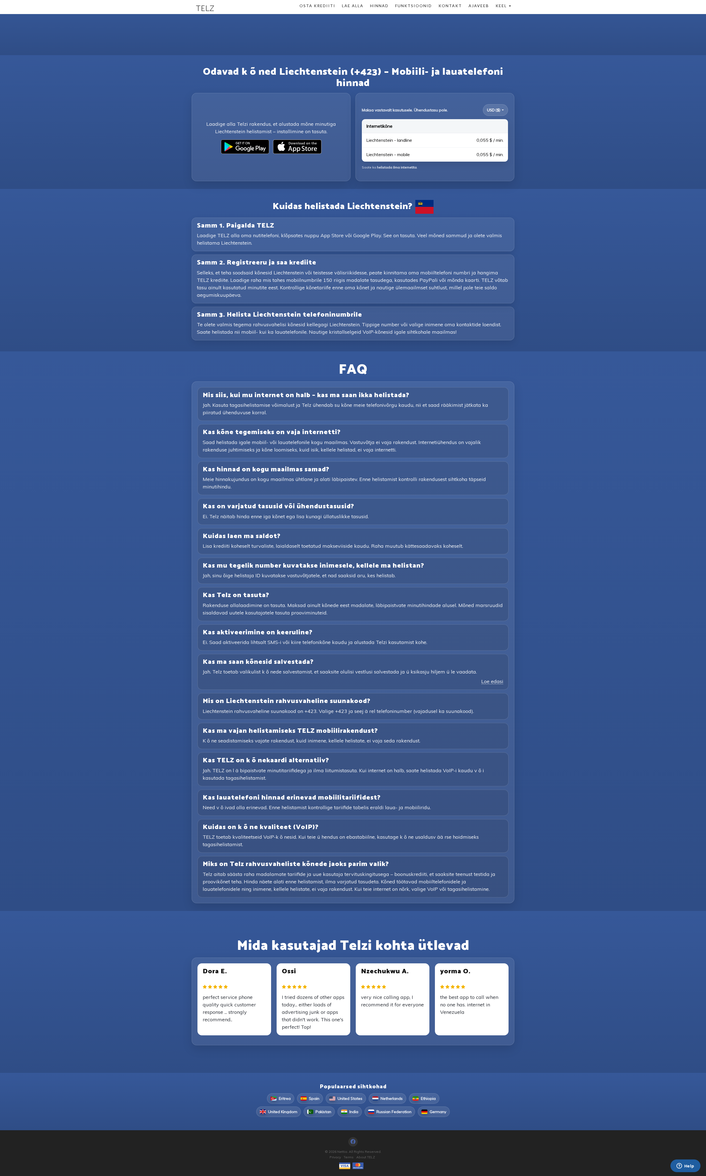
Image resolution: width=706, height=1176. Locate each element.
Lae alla (352, 5)
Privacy (335, 1157)
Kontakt (450, 5)
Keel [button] (502, 5)
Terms (349, 1157)
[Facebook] (353, 1141)
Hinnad (379, 5)
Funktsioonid (413, 5)
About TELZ (365, 1157)
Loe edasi (492, 681)
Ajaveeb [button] (479, 5)
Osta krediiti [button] (317, 5)
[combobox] (495, 110)
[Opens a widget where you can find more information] (685, 1166)
